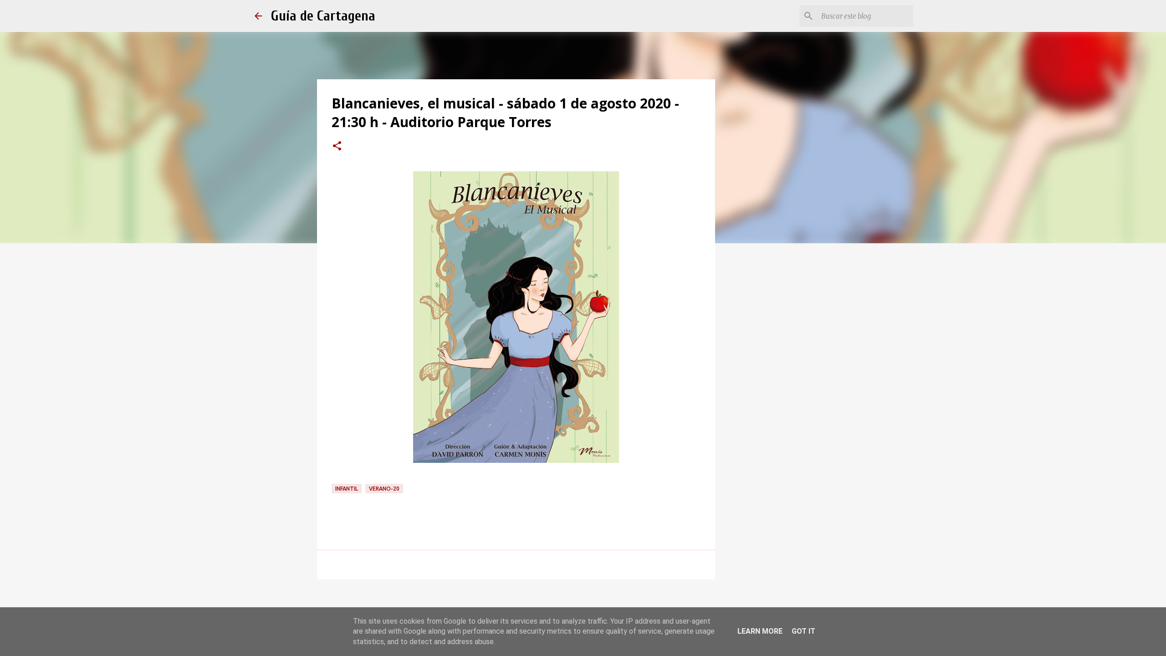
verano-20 (384, 489)
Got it (803, 631)
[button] (337, 146)
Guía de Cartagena (323, 15)
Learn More (759, 631)
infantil (346, 489)
